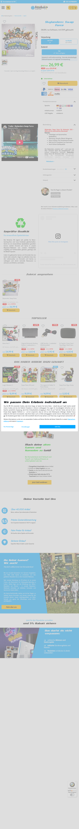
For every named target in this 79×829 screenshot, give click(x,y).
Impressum (20, 421)
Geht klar (57, 427)
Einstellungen (26, 427)
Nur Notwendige (9, 427)
